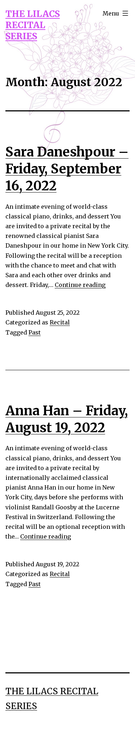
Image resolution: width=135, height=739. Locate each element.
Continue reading (80, 284)
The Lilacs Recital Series (32, 25)
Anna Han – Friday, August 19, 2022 (66, 419)
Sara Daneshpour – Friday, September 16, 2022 (67, 169)
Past (34, 332)
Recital (60, 322)
